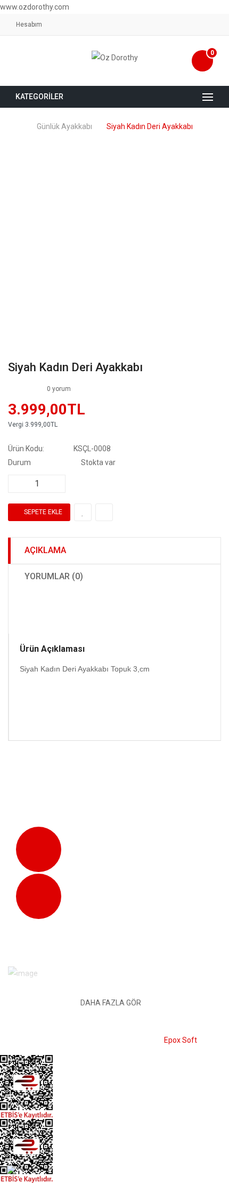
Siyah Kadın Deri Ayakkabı (150, 126)
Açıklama (45, 550)
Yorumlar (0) (53, 576)
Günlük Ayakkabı (64, 126)
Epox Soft (180, 1040)
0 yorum (59, 389)
